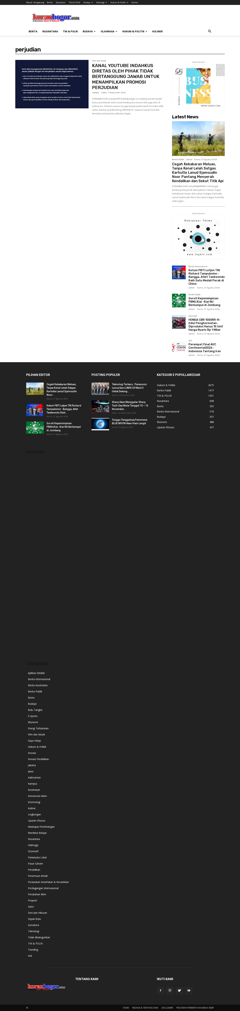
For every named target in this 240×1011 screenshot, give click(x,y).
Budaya (86, 2)
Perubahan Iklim (37, 894)
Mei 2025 (31, 519)
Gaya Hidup (34, 740)
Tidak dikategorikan (39, 937)
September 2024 (35, 561)
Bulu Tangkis (35, 710)
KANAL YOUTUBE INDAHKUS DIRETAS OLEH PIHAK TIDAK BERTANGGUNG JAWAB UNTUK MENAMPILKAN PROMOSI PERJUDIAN (125, 76)
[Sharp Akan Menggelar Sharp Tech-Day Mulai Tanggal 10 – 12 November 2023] (100, 406)
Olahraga (100, 2)
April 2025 (31, 524)
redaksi (95, 93)
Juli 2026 (31, 466)
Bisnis (31, 697)
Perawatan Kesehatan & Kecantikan (48, 882)
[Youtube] (188, 990)
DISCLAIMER (167, 1007)
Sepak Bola (34, 919)
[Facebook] (160, 990)
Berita (50, 2)
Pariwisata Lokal (37, 857)
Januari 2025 (33, 540)
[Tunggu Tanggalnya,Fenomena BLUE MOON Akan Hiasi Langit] (100, 424)
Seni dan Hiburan (37, 912)
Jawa (30, 771)
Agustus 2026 (34, 461)
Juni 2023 (31, 640)
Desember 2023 (35, 608)
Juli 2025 (31, 508)
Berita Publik (178, 160)
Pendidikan (34, 869)
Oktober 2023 (34, 619)
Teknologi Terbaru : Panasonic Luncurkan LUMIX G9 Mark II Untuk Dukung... (129, 388)
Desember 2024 (35, 545)
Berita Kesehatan (38, 685)
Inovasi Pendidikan (38, 759)
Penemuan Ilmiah (38, 876)
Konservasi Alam (37, 796)
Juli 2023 (31, 635)
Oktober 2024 (34, 556)
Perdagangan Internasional (43, 888)
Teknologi (33, 931)
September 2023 (35, 624)
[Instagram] (169, 990)
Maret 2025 (32, 529)
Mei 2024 (31, 582)
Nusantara (60, 2)
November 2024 (35, 550)
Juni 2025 (31, 514)
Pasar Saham (35, 863)
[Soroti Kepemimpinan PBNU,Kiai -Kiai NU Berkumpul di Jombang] (179, 300)
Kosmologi (34, 802)
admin (189, 159)
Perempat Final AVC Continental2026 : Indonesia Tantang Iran (205, 348)
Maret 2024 (32, 593)
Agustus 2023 (34, 629)
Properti (32, 900)
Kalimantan (34, 777)
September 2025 (35, 498)
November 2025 (35, 487)
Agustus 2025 (34, 503)
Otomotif (193, 316)
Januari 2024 (33, 603)
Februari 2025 (34, 535)
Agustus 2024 (34, 566)
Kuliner (134, 2)
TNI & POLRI (74, 2)
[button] (209, 31)
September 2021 (35, 645)
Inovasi (32, 753)
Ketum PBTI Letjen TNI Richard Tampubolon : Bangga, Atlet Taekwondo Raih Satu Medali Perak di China (207, 277)
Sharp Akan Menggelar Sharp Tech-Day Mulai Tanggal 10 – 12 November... (130, 405)
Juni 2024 (31, 577)
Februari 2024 (34, 598)
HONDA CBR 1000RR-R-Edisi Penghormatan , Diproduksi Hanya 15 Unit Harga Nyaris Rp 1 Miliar (206, 325)
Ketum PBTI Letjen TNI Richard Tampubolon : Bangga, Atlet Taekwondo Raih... (64, 409)
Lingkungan (34, 814)
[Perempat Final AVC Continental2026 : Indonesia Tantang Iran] (179, 346)
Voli (190, 341)
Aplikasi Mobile (36, 673)
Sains (31, 906)
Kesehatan (34, 789)
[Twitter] (179, 990)
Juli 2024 (31, 571)
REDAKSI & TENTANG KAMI (145, 1007)
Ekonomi (33, 722)
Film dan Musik (99, 61)
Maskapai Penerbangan (41, 826)
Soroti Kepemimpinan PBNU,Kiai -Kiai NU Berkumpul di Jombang (204, 302)
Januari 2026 (33, 477)
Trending (33, 949)
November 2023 (35, 614)
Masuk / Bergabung (35, 2)
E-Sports (33, 716)
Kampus (32, 783)
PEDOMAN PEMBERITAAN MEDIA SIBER (195, 1007)
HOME (126, 1007)
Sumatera (33, 925)
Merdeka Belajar (37, 832)
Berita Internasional (198, 267)
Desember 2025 (35, 482)
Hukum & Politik (118, 2)
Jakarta (32, 765)
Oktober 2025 (34, 492)
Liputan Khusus (36, 820)
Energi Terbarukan (38, 728)
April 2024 (31, 587)
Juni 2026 (31, 471)
